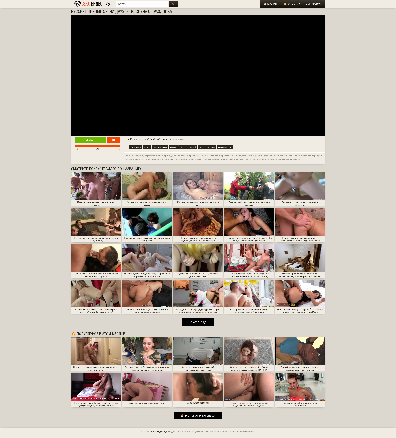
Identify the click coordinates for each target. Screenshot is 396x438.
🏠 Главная (270, 3)
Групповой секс (225, 147)
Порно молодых (160, 147)
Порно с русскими (207, 147)
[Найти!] (173, 4)
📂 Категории (292, 3)
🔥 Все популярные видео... (198, 415)
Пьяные (173, 147)
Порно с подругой (188, 147)
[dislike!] (113, 140)
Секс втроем (135, 147)
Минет (147, 147)
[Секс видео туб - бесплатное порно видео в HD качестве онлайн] (92, 3)
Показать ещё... (198, 322)
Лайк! (91, 140)
